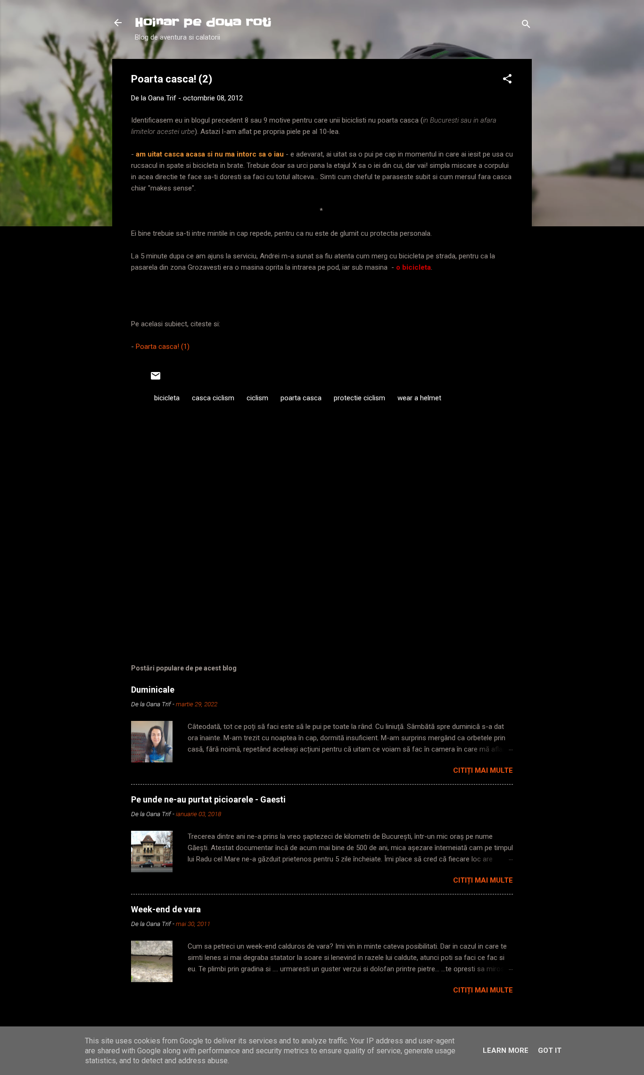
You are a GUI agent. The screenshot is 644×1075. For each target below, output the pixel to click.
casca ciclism (213, 398)
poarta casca (301, 398)
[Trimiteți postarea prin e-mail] (155, 379)
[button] (507, 80)
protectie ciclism (359, 398)
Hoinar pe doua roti (203, 22)
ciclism (257, 398)
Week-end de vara (166, 909)
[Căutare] (526, 25)
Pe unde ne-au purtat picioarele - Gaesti (208, 799)
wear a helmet (419, 398)
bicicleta (167, 398)
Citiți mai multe (483, 770)
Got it (549, 1050)
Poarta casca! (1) (163, 346)
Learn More (505, 1050)
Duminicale (152, 690)
